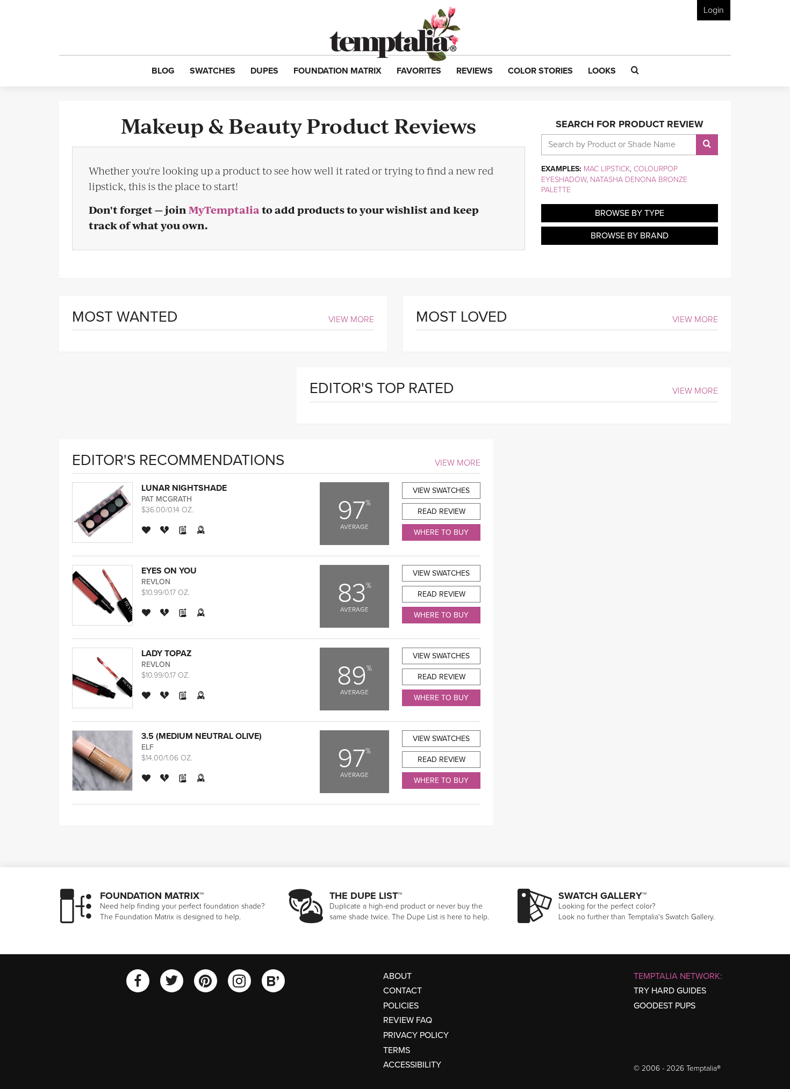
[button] (163, 71)
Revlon (155, 581)
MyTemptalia (224, 209)
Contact (402, 990)
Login (713, 10)
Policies (401, 1005)
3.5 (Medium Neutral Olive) (201, 736)
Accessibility (412, 1064)
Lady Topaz (166, 653)
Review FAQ (407, 1020)
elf (147, 747)
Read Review (441, 511)
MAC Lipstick (607, 168)
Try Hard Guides (670, 990)
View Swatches (441, 490)
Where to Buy (441, 532)
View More (351, 319)
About (397, 976)
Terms (396, 1050)
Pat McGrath (166, 499)
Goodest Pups (664, 1005)
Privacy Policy (416, 1035)
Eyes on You (169, 570)
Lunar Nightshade (184, 488)
